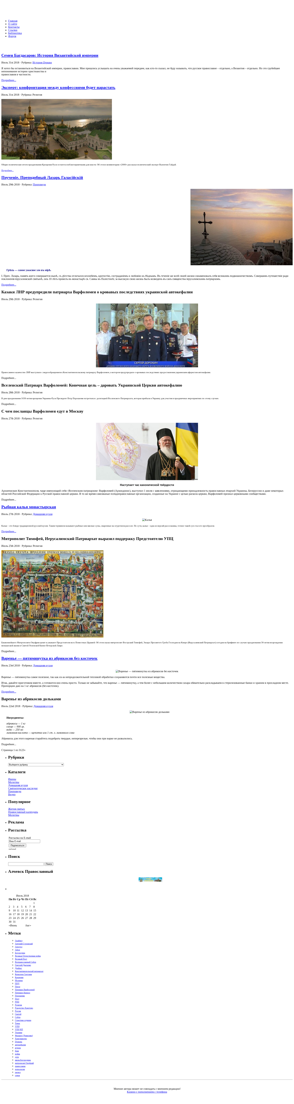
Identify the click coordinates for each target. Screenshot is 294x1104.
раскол (18, 1072)
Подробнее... (8, 80)
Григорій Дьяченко (23, 965)
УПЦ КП (19, 1029)
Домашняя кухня (42, 514)
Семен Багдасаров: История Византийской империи (49, 55)
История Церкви (42, 62)
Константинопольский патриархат (29, 971)
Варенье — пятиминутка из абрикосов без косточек (49, 658)
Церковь (18, 1042)
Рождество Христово (24, 1008)
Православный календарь (23, 812)
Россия (18, 1011)
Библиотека (15, 33)
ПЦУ (17, 983)
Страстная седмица (23, 1020)
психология (20, 1069)
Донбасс (18, 968)
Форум (12, 36)
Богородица (20, 953)
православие (20, 1066)
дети (17, 1057)
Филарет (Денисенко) (24, 1035)
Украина (18, 1032)
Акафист (18, 940)
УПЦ (17, 1026)
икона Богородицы (23, 1060)
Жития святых (16, 808)
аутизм (18, 1048)
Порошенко (20, 996)
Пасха (17, 986)
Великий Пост (21, 959)
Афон (17, 950)
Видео (11, 794)
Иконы (12, 779)
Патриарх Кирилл (22, 993)
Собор (17, 1017)
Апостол (18, 947)
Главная (12, 20)
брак (17, 1051)
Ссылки (12, 30)
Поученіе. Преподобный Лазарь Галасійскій (42, 177)
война (17, 1054)
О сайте (12, 23)
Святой (18, 1014)
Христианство (21, 1038)
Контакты (14, 27)
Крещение (19, 977)
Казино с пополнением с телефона (147, 1091)
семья (17, 1075)
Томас (17, 1023)
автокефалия (20, 1045)
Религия (18, 1005)
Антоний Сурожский (24, 944)
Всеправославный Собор (25, 962)
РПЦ (17, 1002)
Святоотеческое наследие (23, 788)
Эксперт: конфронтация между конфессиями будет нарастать (58, 87)
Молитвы (13, 782)
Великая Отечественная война (28, 956)
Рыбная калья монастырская (28, 507)
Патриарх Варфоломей (25, 989)
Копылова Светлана (23, 974)
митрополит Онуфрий (24, 1063)
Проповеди (39, 184)
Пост (17, 999)
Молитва (19, 980)
